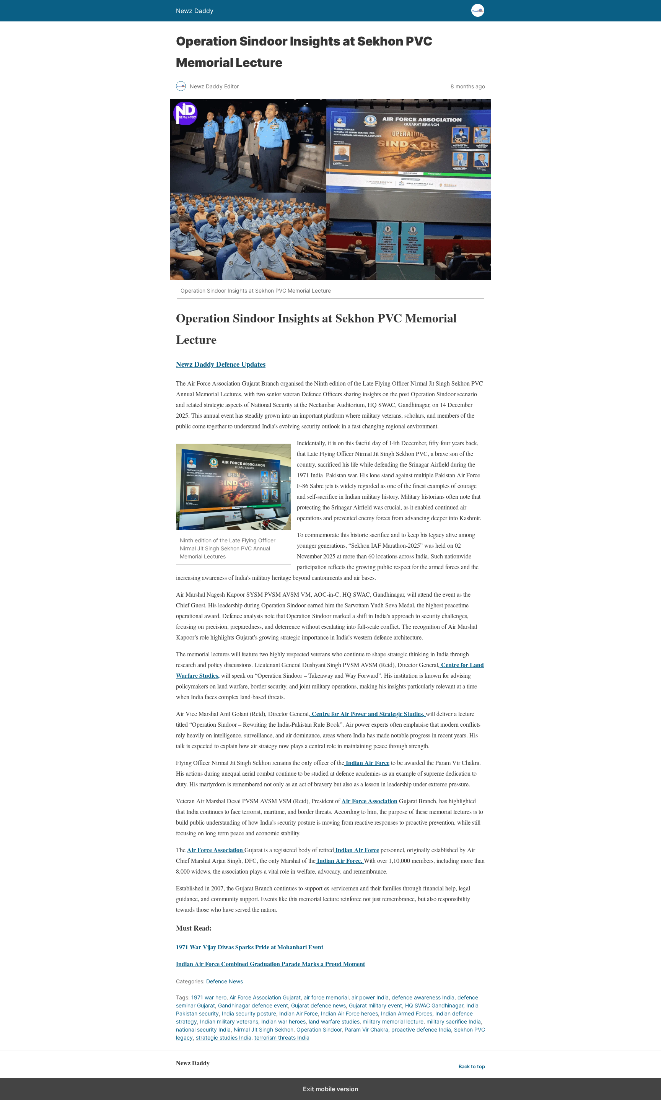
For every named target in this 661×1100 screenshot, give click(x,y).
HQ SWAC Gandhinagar (434, 1005)
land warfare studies (334, 1021)
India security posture (249, 1013)
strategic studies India (223, 1037)
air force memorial (326, 997)
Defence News (224, 981)
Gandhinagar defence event (253, 1005)
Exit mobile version (330, 1089)
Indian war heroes (283, 1021)
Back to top (472, 1066)
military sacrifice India (454, 1021)
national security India (203, 1029)
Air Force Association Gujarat (265, 997)
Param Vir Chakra (366, 1029)
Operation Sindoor (319, 1029)
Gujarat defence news (318, 1005)
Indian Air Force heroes (349, 1013)
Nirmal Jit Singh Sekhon (263, 1029)
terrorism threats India (281, 1037)
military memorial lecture (393, 1021)
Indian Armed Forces (406, 1013)
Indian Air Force (298, 1013)
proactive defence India (421, 1029)
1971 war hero (208, 997)
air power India (370, 997)
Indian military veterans (229, 1021)
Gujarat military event (375, 1005)
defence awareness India (423, 997)
